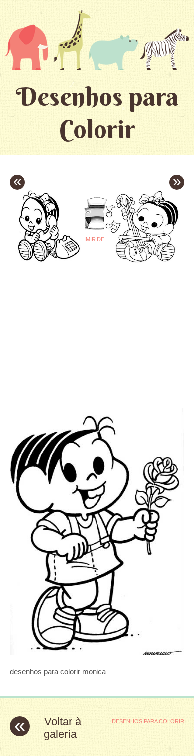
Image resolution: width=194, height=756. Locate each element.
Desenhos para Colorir (97, 112)
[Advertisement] (93, 327)
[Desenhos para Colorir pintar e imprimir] (97, 40)
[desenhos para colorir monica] (97, 652)
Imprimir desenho (97, 239)
